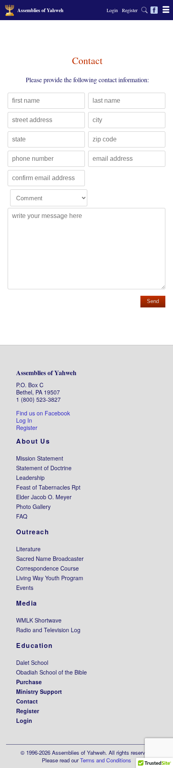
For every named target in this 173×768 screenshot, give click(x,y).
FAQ (21, 516)
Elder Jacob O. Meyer (44, 497)
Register (130, 10)
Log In (24, 420)
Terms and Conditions (105, 760)
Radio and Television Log (48, 630)
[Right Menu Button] (166, 9)
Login (112, 10)
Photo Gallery (33, 506)
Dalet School (32, 662)
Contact (27, 701)
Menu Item (145, 10)
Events (24, 587)
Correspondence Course (47, 568)
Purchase (29, 682)
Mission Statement (39, 458)
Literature (28, 549)
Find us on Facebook (43, 413)
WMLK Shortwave (39, 620)
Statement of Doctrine (44, 468)
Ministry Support (39, 691)
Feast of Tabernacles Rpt (48, 487)
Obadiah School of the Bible (51, 672)
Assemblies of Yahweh (46, 372)
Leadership (30, 477)
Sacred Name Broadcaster (50, 558)
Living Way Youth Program (49, 578)
